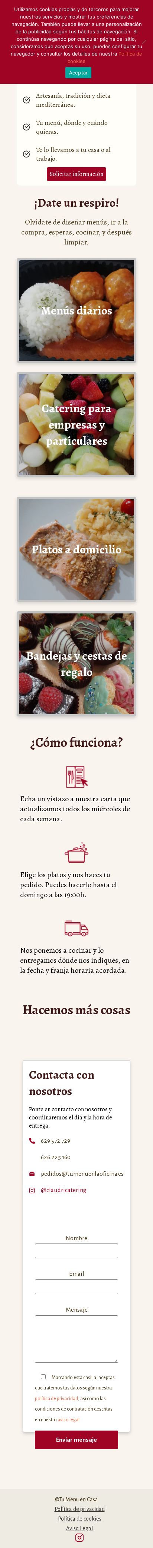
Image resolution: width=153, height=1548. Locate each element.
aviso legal (68, 1419)
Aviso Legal (79, 1528)
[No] (143, 42)
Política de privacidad (80, 1509)
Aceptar (78, 73)
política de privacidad (56, 1398)
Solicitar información (76, 174)
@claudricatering (64, 1190)
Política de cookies (79, 1519)
